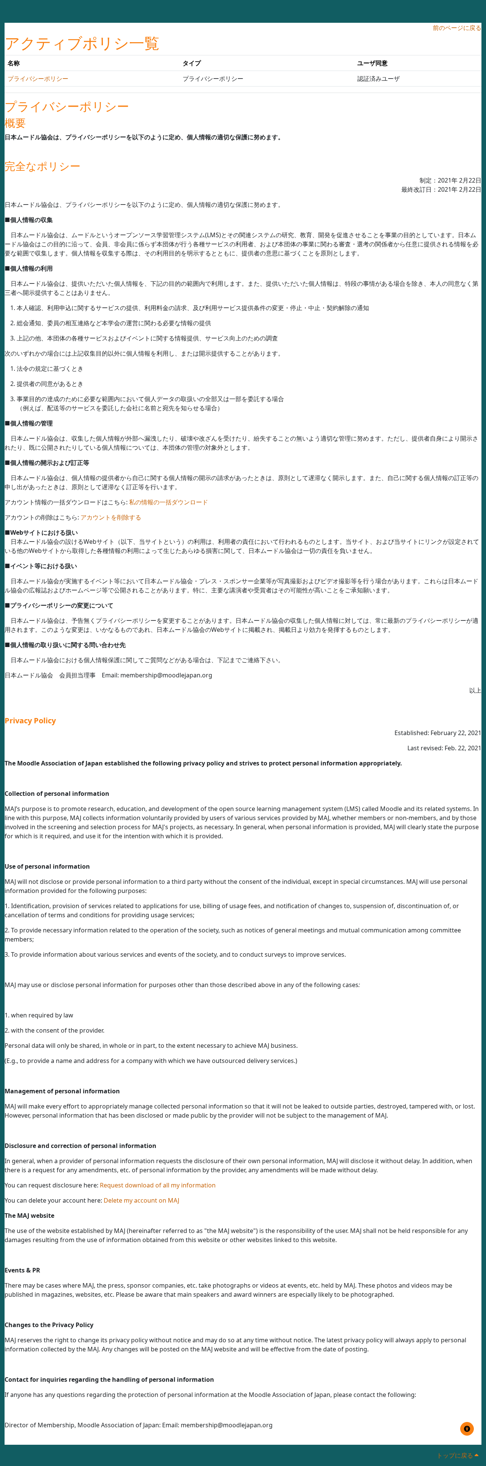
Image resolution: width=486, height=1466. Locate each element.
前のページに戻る (457, 28)
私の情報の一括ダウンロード (168, 502)
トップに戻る (456, 1455)
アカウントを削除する (110, 517)
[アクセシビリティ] (467, 1429)
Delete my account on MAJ (141, 1200)
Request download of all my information (158, 1185)
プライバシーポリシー (38, 78)
